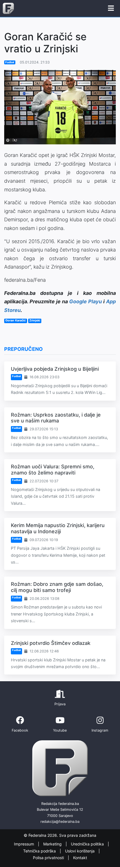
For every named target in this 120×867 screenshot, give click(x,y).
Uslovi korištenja (80, 851)
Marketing (53, 844)
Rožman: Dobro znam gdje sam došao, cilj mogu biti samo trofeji (57, 587)
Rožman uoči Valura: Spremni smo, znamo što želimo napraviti (52, 470)
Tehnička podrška (40, 851)
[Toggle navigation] (111, 8)
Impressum (24, 844)
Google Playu (85, 301)
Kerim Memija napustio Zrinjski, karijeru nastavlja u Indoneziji (58, 528)
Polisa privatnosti (49, 857)
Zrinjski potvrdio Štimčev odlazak (50, 643)
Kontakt (80, 857)
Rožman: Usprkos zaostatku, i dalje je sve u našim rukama (56, 418)
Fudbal (9, 62)
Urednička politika (88, 844)
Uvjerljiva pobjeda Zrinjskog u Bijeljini (55, 369)
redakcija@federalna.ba (60, 821)
